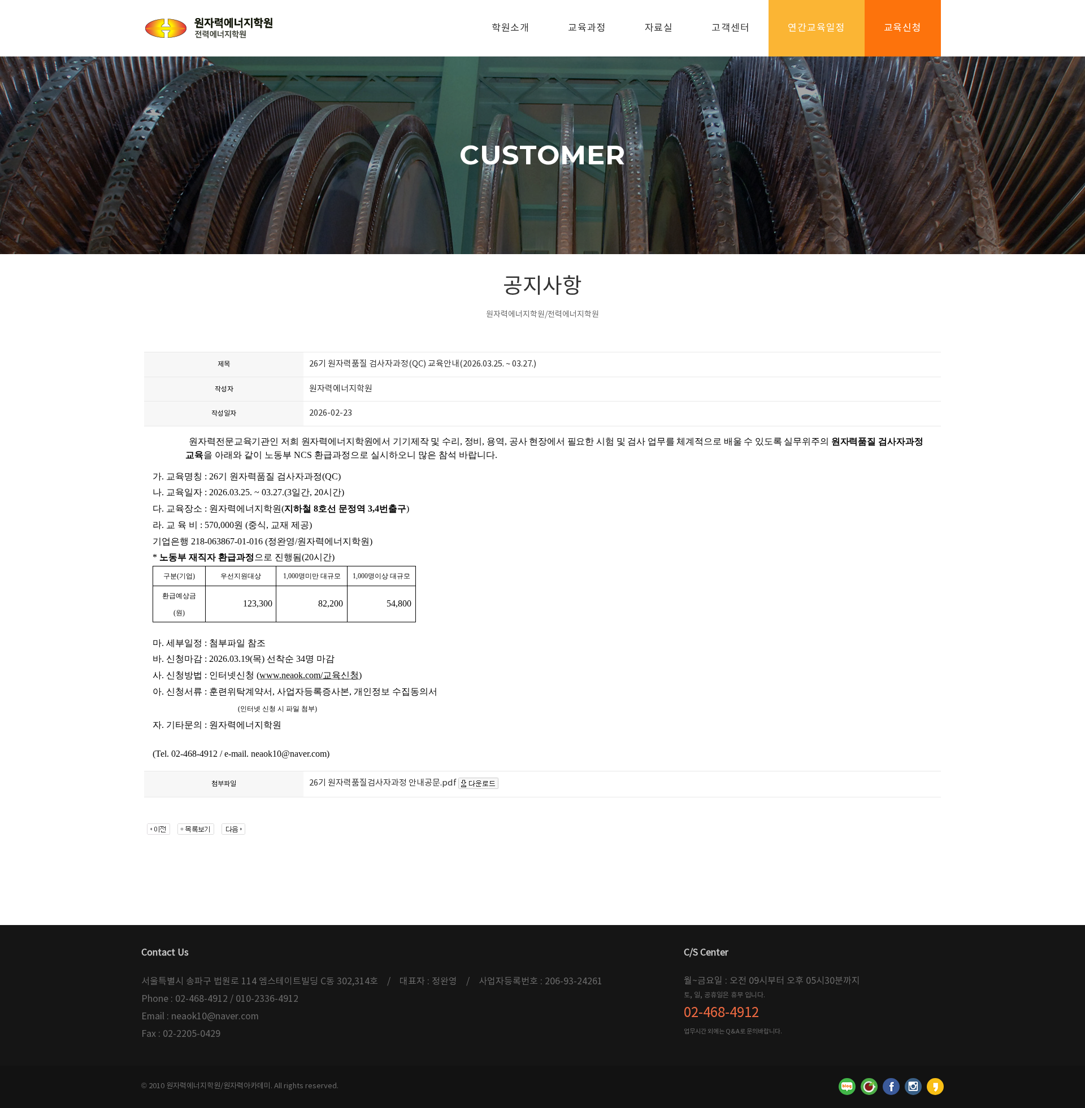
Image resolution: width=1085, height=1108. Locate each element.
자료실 (659, 28)
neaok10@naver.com (215, 1016)
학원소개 (511, 28)
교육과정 (587, 28)
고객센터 (730, 28)
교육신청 (903, 28)
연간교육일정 (816, 28)
